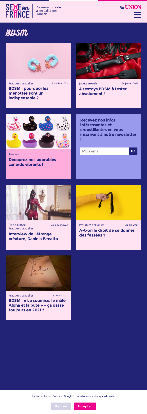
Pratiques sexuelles (21, 83)
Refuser (61, 406)
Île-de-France (17, 225)
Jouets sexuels (88, 83)
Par (122, 7)
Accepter (85, 406)
